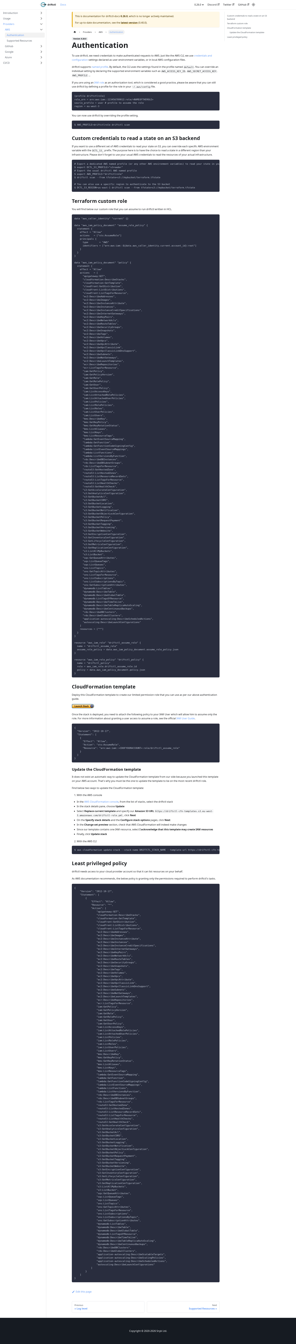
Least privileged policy (237, 37)
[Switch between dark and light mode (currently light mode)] (253, 4)
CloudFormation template (239, 27)
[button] (23, 12)
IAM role (99, 82)
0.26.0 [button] (197, 4)
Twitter (227, 4)
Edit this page (84, 1291)
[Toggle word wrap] (210, 163)
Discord (212, 4)
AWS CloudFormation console (101, 801)
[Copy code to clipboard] (215, 95)
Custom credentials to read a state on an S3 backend (247, 17)
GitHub (242, 4)
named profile (100, 67)
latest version (129, 22)
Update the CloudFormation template (247, 32)
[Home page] (75, 32)
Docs (63, 4)
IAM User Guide (185, 718)
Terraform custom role (237, 23)
